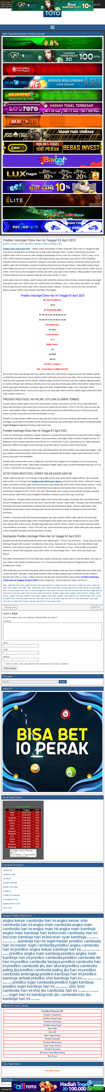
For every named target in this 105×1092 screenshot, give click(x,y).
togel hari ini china (21, 601)
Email (6, 650)
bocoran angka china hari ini (19, 590)
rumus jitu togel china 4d (25, 598)
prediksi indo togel (10, 887)
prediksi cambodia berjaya (38, 961)
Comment (7, 621)
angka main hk (46, 928)
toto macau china (54, 601)
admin (7, 244)
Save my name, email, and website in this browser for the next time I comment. (37, 664)
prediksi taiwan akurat (89, 979)
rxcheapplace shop (10, 899)
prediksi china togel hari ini (67, 596)
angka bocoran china (16, 585)
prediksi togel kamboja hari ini (28, 986)
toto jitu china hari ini (37, 601)
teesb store (7, 908)
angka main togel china (22, 588)
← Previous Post (9, 607)
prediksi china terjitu (32, 596)
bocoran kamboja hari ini (24, 937)
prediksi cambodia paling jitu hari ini (50, 970)
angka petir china (39, 588)
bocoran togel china (21, 593)
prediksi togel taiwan (61, 987)
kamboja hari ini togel (36, 941)
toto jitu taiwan (35, 999)
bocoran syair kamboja (66, 937)
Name (6, 643)
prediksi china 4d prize (79, 593)
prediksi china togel (48, 596)
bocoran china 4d (64, 590)
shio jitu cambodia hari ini (55, 990)
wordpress (7, 891)
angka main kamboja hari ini (27, 933)
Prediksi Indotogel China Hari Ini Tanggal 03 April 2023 (39, 240)
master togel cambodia (35, 945)
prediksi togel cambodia (33, 982)
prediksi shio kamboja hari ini (56, 978)
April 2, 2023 (18, 244)
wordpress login (9, 874)
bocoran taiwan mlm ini (10, 942)
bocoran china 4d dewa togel (83, 590)
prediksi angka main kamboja (34, 953)
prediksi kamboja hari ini (61, 974)
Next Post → (97, 607)
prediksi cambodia (46, 957)
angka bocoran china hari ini (66, 585)
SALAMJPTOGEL (52, 1071)
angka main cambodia (52, 924)
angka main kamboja (77, 928)
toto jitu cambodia (62, 994)
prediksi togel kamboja (74, 982)
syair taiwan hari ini (83, 991)
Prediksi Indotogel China (52, 244)
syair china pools (82, 598)
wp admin (7, 879)
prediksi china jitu (16, 596)
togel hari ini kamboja (27, 994)
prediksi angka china (61, 593)
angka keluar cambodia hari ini (29, 920)
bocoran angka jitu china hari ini (43, 590)
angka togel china (54, 588)
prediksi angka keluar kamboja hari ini (48, 949)
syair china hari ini (43, 598)
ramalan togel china (87, 596)
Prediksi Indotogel (34, 244)
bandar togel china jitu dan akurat (75, 588)
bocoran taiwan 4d (93, 938)
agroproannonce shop (11, 904)
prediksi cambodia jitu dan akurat (36, 965)
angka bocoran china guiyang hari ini (39, 585)
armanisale (7, 870)
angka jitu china (84, 585)
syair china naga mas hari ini (62, 598)
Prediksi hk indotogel (11, 895)
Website (6, 657)
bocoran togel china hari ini (41, 593)
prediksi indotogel (10, 883)
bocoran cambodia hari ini (74, 933)
